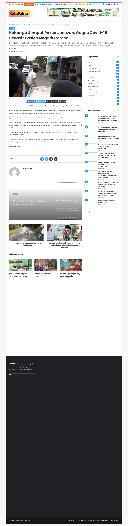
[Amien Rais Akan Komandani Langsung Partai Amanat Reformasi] (91, 184)
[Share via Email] (51, 159)
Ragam (90, 89)
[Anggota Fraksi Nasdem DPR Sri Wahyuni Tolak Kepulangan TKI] (91, 147)
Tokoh (89, 98)
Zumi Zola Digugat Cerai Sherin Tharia (106, 201)
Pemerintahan (92, 68)
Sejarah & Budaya (93, 92)
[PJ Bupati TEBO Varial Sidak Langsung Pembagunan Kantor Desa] (45, 265)
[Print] (56, 159)
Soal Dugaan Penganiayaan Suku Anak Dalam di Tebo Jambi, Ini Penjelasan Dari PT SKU (20, 275)
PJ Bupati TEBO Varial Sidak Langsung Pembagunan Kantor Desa (45, 275)
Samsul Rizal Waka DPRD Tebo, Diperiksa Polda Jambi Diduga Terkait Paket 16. (108, 193)
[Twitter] (47, 159)
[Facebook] (42, 159)
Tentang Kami (82, 520)
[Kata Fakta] (21, 13)
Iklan (94, 520)
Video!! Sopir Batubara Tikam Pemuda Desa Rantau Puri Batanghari (108, 129)
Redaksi (90, 520)
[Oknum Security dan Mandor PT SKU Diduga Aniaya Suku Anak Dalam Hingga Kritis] (71, 265)
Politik (89, 74)
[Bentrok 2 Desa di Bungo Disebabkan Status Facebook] (91, 138)
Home (12, 24)
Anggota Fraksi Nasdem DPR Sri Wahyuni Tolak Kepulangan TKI (108, 146)
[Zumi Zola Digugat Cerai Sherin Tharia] (91, 202)
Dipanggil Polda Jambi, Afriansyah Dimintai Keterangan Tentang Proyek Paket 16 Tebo (108, 174)
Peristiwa (18, 24)
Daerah (15, 193)
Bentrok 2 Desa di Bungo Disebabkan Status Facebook (108, 137)
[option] (45, 201)
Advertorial (91, 95)
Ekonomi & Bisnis (93, 86)
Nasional (90, 65)
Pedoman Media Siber (103, 520)
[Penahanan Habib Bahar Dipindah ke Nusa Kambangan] (91, 164)
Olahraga (90, 101)
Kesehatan (91, 83)
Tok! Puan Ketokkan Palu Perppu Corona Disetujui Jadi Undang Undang (108, 155)
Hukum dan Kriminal (94, 71)
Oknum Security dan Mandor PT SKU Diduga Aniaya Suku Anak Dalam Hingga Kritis (70, 275)
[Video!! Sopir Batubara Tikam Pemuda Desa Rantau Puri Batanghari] (91, 129)
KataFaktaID (27, 168)
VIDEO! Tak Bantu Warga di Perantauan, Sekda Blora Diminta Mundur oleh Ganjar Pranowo (108, 119)
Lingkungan (91, 80)
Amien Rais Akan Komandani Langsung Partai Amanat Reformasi (108, 184)
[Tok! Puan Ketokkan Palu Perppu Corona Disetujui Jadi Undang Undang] (91, 155)
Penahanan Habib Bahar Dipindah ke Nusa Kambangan (106, 164)
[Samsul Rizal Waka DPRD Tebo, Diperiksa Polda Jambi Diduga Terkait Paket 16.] (91, 193)
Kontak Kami (114, 520)
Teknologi (90, 104)
